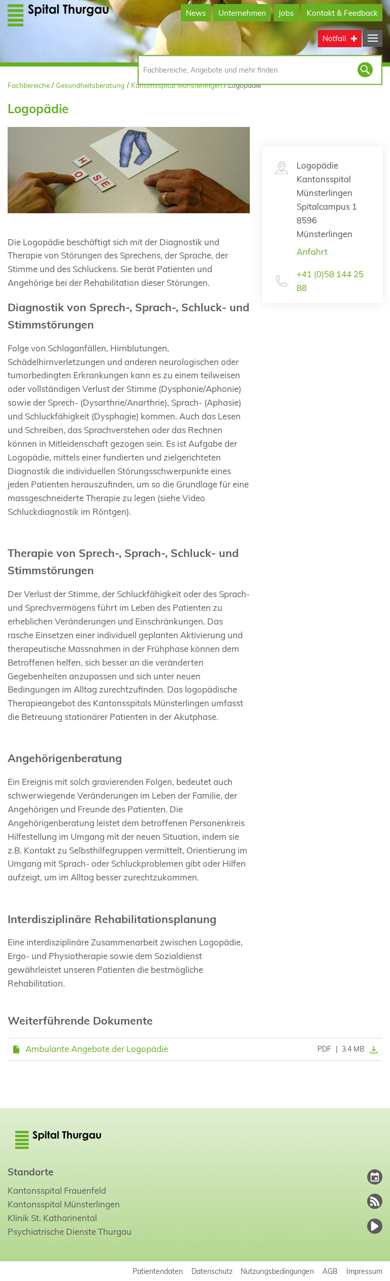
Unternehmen (242, 13)
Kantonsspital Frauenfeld (57, 1190)
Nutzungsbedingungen (277, 1271)
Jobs (286, 13)
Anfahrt (312, 251)
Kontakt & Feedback (342, 13)
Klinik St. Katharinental (52, 1217)
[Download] (371, 1049)
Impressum (364, 1271)
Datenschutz (212, 1271)
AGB (330, 1271)
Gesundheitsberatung (90, 85)
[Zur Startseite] (58, 15)
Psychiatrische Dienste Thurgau (70, 1231)
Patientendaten (158, 1271)
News (196, 13)
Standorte (30, 1172)
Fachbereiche (29, 85)
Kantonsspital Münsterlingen (176, 85)
